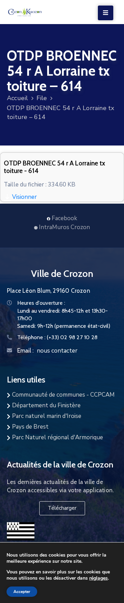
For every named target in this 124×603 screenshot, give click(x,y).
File (42, 98)
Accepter (21, 591)
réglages (98, 578)
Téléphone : (57, 337)
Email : (25, 350)
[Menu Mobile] (105, 13)
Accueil (17, 98)
